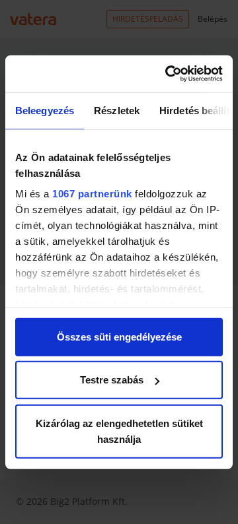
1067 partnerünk (92, 193)
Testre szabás (111, 379)
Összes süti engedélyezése (119, 336)
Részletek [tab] (116, 109)
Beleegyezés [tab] (44, 109)
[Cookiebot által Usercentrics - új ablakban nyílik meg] (168, 73)
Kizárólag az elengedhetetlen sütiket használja (119, 430)
